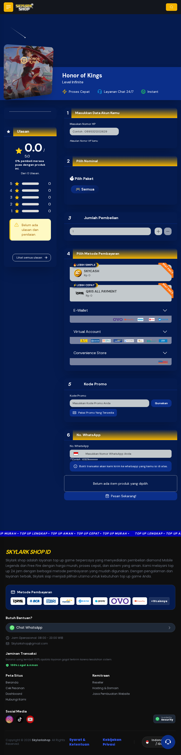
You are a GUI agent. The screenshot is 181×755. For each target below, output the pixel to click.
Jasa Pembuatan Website (111, 694)
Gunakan (161, 403)
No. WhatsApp (79, 446)
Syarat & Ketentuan (79, 742)
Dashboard (14, 694)
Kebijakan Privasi (112, 742)
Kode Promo (78, 396)
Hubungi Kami (16, 699)
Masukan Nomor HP (82, 124)
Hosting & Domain (105, 688)
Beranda (12, 682)
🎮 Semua (85, 189)
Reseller (97, 682)
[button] (8, 7)
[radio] (121, 293)
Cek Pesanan (15, 688)
